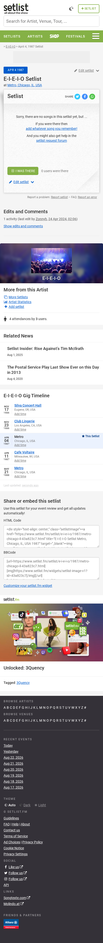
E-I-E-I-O (14, 79)
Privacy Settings (16, 854)
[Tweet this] (77, 96)
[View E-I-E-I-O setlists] (51, 258)
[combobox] (51, 21)
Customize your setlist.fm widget (28, 586)
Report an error (87, 197)
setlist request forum (51, 140)
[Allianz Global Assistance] (11, 924)
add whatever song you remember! (51, 129)
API (6, 885)
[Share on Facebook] (85, 96)
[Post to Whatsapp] (92, 96)
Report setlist (59, 197)
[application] (51, 632)
